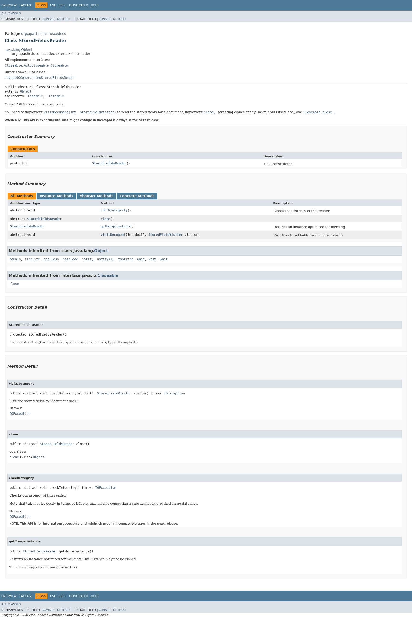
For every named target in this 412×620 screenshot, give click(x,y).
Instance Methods (56, 196)
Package (26, 5)
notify (87, 259)
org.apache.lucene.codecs (43, 34)
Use (53, 5)
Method (63, 19)
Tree (62, 5)
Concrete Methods (137, 196)
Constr (48, 19)
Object (25, 91)
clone (105, 219)
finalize (32, 259)
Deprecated (78, 5)
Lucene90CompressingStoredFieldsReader (40, 77)
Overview (9, 5)
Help (94, 5)
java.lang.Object (18, 50)
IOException (174, 393)
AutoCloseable (36, 65)
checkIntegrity (114, 210)
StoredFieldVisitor (165, 234)
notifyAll (105, 259)
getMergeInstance (116, 226)
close (14, 284)
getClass (51, 259)
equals (15, 259)
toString (125, 259)
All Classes (11, 13)
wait (141, 259)
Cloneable (59, 65)
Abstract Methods (96, 196)
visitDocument (113, 234)
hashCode (70, 259)
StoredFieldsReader (109, 163)
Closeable (13, 65)
